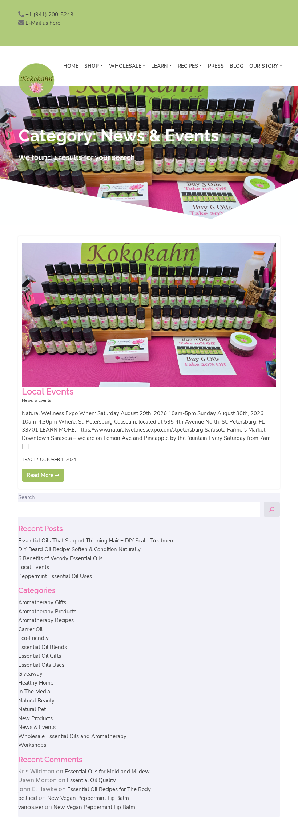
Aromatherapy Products (47, 611)
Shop (91, 66)
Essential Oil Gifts (39, 656)
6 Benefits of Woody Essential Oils (60, 558)
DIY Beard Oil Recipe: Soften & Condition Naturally (79, 549)
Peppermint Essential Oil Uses (55, 576)
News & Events (36, 400)
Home (70, 66)
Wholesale (125, 66)
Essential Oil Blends (42, 647)
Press (216, 66)
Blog (236, 66)
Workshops (32, 745)
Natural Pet (32, 709)
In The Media (34, 691)
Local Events (33, 567)
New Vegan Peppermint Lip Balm (88, 798)
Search (26, 497)
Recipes (188, 66)
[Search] (272, 509)
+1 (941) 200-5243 (49, 14)
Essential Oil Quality (91, 780)
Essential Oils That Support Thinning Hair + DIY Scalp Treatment (96, 540)
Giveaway (30, 673)
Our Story (263, 66)
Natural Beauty (36, 700)
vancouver (30, 807)
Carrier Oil (30, 629)
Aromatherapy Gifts (42, 602)
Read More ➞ (43, 475)
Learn (159, 66)
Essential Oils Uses (41, 665)
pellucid (27, 798)
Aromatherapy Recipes (46, 620)
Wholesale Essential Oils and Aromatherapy (72, 736)
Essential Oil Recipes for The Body (109, 789)
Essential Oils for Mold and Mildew (107, 771)
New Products (35, 718)
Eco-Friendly (33, 638)
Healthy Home (35, 682)
